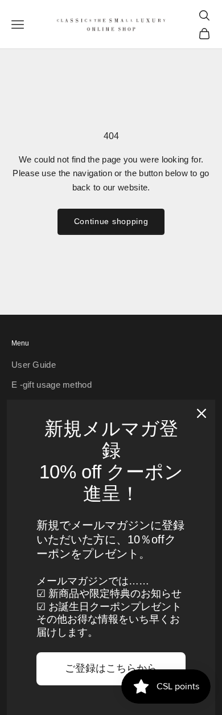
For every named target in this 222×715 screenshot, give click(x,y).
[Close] (201, 413)
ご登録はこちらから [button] (111, 668)
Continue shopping (111, 221)
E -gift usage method (51, 384)
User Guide (33, 364)
